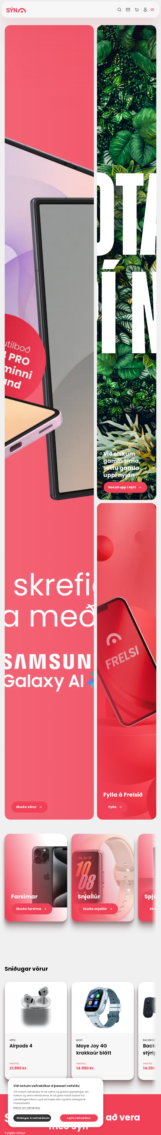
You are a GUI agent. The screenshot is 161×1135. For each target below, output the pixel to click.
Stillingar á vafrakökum (33, 1118)
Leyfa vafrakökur (79, 1118)
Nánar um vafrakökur (26, 1108)
